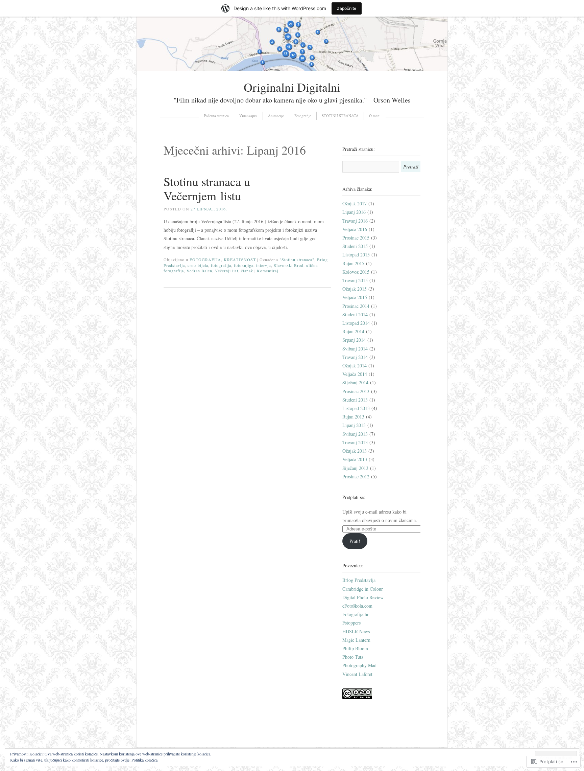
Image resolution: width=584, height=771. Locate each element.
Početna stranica (216, 115)
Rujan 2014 (353, 331)
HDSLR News (356, 631)
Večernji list (226, 270)
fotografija (221, 265)
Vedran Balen (199, 270)
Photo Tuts (352, 657)
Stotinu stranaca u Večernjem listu (207, 188)
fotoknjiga (243, 265)
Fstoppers (351, 622)
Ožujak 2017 (354, 203)
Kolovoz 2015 (355, 272)
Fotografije (302, 115)
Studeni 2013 (355, 399)
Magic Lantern (356, 640)
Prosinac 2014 (355, 306)
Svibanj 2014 (355, 348)
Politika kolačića (144, 760)
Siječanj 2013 (355, 468)
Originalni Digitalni (292, 87)
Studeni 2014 (355, 314)
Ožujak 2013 (354, 451)
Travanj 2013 (355, 442)
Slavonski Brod (288, 265)
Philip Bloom (355, 648)
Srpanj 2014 (354, 340)
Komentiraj (267, 270)
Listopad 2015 (356, 254)
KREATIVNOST (240, 259)
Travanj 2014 (355, 357)
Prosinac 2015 (355, 237)
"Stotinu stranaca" (296, 259)
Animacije (276, 115)
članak (247, 270)
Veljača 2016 (354, 229)
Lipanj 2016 (354, 212)
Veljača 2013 (354, 459)
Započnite (346, 8)
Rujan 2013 (353, 416)
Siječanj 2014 (355, 382)
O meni (375, 115)
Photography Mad (359, 665)
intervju (263, 265)
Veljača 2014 (354, 374)
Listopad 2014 (356, 323)
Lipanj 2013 (354, 425)
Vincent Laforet (357, 674)
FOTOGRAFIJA (205, 259)
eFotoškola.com (357, 606)
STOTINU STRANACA (340, 115)
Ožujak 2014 (354, 365)
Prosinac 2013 (355, 391)
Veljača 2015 (354, 297)
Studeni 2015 (355, 246)
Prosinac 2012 (355, 476)
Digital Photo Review (363, 597)
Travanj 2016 (355, 221)
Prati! (354, 541)
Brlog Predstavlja (358, 580)
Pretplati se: (353, 497)
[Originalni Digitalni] (292, 69)
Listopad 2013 (356, 408)
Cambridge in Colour (362, 589)
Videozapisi (248, 115)
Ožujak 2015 (354, 289)
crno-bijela (198, 265)
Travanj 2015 (355, 280)
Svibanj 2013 (355, 434)
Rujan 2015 (353, 263)
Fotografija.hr (355, 614)
